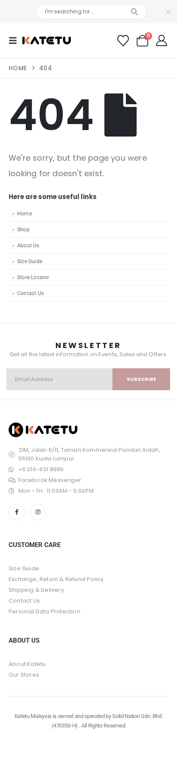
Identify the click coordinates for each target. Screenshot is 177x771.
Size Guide (29, 261)
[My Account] (161, 40)
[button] (15, 40)
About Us (28, 245)
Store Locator (33, 277)
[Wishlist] (123, 41)
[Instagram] (38, 512)
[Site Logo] (46, 40)
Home (24, 214)
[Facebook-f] (17, 512)
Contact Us (30, 293)
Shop (23, 230)
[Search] (134, 11)
